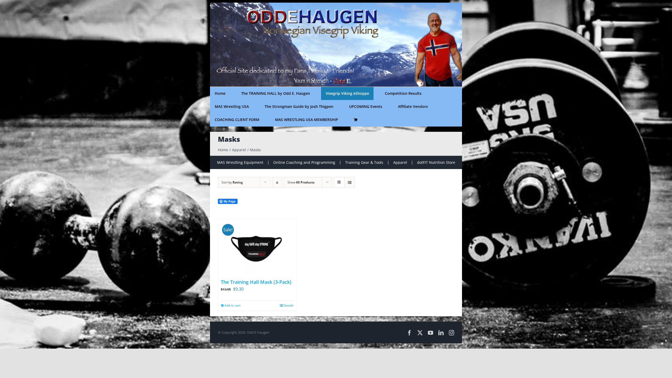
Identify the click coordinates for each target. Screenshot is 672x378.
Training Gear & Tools (364, 162)
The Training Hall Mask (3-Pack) (256, 282)
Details (289, 305)
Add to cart (232, 305)
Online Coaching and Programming (304, 162)
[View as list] (349, 182)
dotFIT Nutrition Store (436, 162)
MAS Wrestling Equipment (240, 162)
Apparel (400, 162)
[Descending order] (277, 182)
